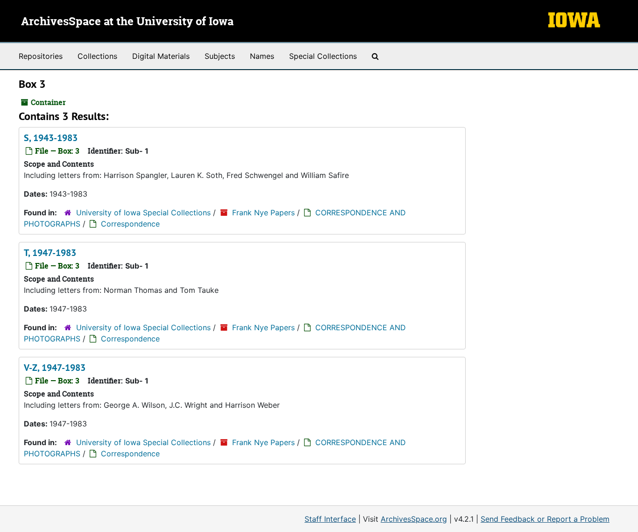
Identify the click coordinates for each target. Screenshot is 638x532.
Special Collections (323, 56)
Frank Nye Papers (263, 212)
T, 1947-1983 (50, 253)
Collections (97, 56)
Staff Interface (330, 519)
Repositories (41, 56)
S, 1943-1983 (51, 138)
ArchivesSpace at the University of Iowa (127, 22)
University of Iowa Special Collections (143, 212)
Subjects (220, 56)
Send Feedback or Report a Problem (545, 519)
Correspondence (130, 223)
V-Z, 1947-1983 (54, 368)
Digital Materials (161, 56)
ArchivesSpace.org (414, 519)
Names (262, 56)
